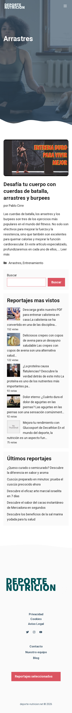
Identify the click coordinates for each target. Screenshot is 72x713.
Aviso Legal (36, 624)
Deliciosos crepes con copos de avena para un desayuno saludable (43, 340)
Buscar (12, 275)
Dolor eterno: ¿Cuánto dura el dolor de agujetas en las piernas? (43, 402)
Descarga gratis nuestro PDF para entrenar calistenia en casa (42, 315)
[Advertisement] (36, 75)
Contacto (36, 646)
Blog (36, 658)
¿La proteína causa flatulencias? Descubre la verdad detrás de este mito (41, 371)
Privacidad (36, 614)
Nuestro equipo (36, 652)
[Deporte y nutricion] (16, 6)
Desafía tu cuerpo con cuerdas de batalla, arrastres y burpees (29, 191)
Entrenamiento (33, 263)
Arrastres (15, 263)
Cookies (36, 619)
